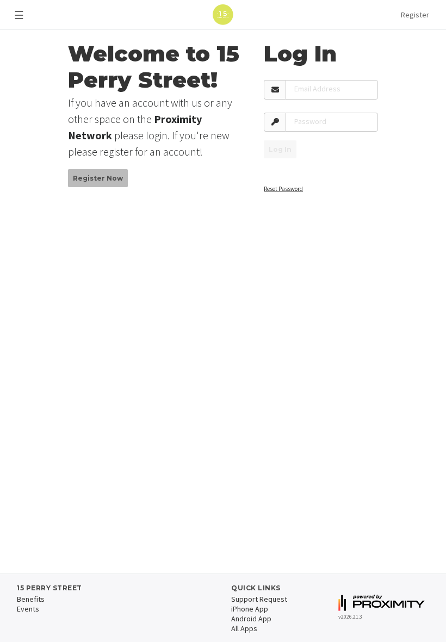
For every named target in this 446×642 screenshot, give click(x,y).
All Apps (244, 628)
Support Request (259, 599)
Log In (280, 149)
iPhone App (249, 609)
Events (28, 609)
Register (415, 15)
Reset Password (283, 189)
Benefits (31, 599)
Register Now (98, 178)
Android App (251, 619)
